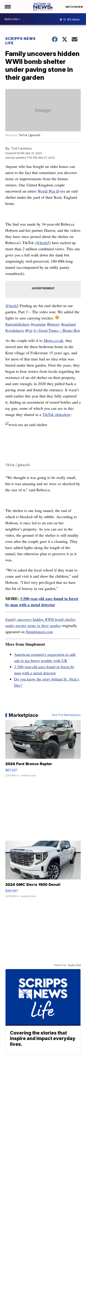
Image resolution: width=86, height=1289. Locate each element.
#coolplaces (14, 330)
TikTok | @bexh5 (29, 135)
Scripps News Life (20, 40)
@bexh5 (42, 242)
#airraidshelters (17, 324)
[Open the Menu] (7, 6)
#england (68, 324)
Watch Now (73, 7)
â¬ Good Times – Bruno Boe (57, 330)
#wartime (38, 324)
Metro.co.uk (53, 340)
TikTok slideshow (56, 414)
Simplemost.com (39, 631)
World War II (48, 191)
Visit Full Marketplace (66, 715)
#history (53, 324)
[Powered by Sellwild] (74, 965)
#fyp (28, 330)
